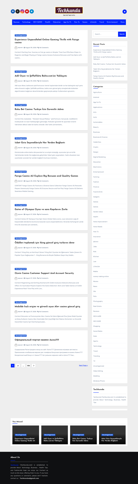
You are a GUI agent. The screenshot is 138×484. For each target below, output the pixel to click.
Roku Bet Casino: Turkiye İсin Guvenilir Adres (39, 109)
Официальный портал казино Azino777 (37, 340)
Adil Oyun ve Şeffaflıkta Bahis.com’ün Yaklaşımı (41, 76)
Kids (94, 251)
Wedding (96, 376)
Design (95, 152)
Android (96, 97)
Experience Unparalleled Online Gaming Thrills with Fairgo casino (25, 441)
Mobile (95, 271)
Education (57, 22)
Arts (94, 112)
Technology (26, 22)
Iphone (95, 242)
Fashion (96, 182)
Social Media (97, 331)
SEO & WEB (97, 316)
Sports (95, 341)
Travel (101, 22)
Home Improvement (100, 222)
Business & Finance (100, 137)
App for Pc (67, 22)
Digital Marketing (99, 157)
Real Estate (97, 306)
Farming (96, 177)
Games (84, 22)
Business (16, 22)
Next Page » (83, 365)
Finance (96, 187)
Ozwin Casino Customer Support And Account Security (44, 273)
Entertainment (112, 22)
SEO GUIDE (37, 22)
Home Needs (97, 227)
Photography (98, 301)
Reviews (96, 311)
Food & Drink (97, 192)
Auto (95, 117)
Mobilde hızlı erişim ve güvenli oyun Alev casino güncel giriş (47, 307)
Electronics (97, 167)
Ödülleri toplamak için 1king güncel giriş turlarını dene (44, 243)
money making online (101, 276)
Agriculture (97, 92)
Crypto (95, 147)
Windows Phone (99, 381)
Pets (95, 296)
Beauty (96, 127)
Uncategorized (20, 35)
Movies (95, 281)
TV (94, 361)
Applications (97, 107)
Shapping (96, 326)
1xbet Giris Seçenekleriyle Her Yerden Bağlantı (40, 143)
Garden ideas (98, 212)
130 (28, 366)
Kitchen (96, 256)
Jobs (95, 246)
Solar (95, 336)
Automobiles (97, 122)
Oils (94, 291)
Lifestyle (93, 22)
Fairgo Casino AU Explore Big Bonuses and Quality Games (46, 176)
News (122, 22)
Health (47, 22)
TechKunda (14, 465)
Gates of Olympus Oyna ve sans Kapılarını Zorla (41, 209)
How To (77, 22)
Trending (96, 356)
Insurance (97, 237)
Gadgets (96, 197)
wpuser (20, 47)
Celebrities (97, 142)
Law (94, 261)
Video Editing (98, 371)
